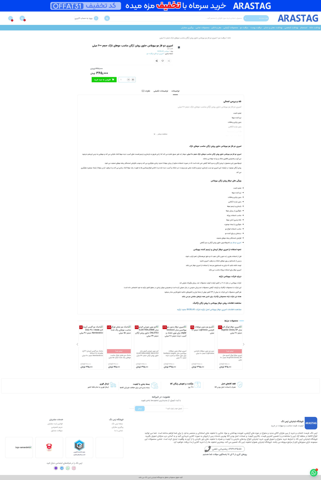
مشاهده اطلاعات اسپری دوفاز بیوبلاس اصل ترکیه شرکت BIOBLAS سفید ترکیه (209, 309)
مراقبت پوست (256, 27)
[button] (244, 344)
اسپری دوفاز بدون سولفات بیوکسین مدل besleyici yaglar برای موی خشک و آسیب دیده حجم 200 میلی (202, 354)
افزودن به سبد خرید (102, 79)
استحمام (303, 27)
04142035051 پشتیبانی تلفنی (227, 449)
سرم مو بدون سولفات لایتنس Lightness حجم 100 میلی (232, 352)
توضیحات (175, 91)
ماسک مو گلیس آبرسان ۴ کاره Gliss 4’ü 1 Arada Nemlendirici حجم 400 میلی (120, 353)
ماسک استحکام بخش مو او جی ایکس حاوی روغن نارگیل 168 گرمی (91, 356)
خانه (229, 38)
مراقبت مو (244, 27)
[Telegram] (62, 468)
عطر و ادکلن (216, 27)
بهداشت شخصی (291, 27)
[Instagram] (74, 468)
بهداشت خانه (314, 27)
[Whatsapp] (68, 468)
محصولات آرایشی (230, 27)
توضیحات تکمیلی (160, 91)
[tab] (175, 91)
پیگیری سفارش (187, 27)
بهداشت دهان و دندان (273, 27)
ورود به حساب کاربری (83, 18)
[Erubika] (56, 468)
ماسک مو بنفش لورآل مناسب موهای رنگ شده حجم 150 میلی (147, 356)
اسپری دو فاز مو (236, 242)
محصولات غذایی (202, 27)
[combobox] (256, 18)
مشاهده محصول (235, 326)
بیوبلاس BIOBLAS (163, 51)
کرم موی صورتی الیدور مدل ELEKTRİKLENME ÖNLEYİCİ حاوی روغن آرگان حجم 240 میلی (175, 353)
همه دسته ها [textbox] (263, 18)
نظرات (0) (146, 91)
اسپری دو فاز (159, 53)
